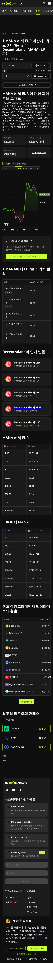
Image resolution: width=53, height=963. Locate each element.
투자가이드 (32, 911)
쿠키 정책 (40, 938)
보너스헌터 (27, 11)
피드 (4, 11)
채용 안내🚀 (11, 902)
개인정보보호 (21, 958)
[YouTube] (13, 790)
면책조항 (33, 958)
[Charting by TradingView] (6, 224)
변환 (4, 33)
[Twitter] (7, 790)
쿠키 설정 (42, 958)
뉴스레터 (14, 11)
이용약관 (10, 958)
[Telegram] (20, 790)
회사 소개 (9, 897)
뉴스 (29, 897)
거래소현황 (32, 907)
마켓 (38, 11)
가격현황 (31, 902)
